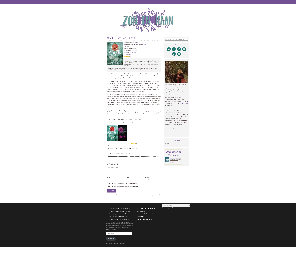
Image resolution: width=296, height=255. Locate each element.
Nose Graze (186, 245)
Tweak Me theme (177, 245)
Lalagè (111, 208)
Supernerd (184, 103)
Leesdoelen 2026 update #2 (123, 208)
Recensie (147, 40)
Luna (110, 219)
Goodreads (127, 54)
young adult (125, 153)
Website (147, 177)
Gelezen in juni (141, 216)
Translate (175, 208)
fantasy (137, 152)
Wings (144, 44)
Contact (167, 1)
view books (180, 163)
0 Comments (156, 40)
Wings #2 (135, 42)
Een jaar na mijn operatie (122, 211)
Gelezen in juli (141, 211)
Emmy (134, 40)
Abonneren (110, 238)
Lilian (110, 216)
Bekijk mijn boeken (176, 128)
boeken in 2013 (122, 152)
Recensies (152, 1)
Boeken (140, 40)
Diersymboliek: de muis (120, 216)
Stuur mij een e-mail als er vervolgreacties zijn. (123, 183)
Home (127, 1)
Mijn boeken (143, 1)
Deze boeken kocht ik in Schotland (147, 208)
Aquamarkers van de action (122, 214)
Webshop (160, 1)
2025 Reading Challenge (173, 153)
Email (128, 177)
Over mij (134, 1)
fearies (143, 152)
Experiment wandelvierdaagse (146, 219)
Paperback (133, 52)
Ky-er (110, 214)
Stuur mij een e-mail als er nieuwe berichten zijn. (123, 186)
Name (109, 177)
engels (130, 152)
